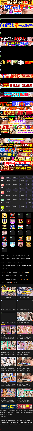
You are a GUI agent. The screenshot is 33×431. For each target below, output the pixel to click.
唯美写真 (22, 199)
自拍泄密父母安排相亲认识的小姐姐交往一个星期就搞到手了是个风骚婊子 (24, 370)
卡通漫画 (8, 199)
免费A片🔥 (25, 279)
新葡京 (17, 258)
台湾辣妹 (8, 184)
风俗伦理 (29, 206)
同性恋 (29, 202)
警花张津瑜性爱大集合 (23, 309)
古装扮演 (8, 191)
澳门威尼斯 (13, 279)
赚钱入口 (15, 282)
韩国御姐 (15, 184)
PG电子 (28, 255)
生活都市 (8, 206)
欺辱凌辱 (8, 188)
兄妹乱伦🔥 (3, 282)
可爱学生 (22, 191)
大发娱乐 (14, 269)
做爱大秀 (2, 279)
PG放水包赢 (8, 262)
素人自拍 (29, 180)
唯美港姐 (22, 184)
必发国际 (2, 269)
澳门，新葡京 (20, 275)
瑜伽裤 (22, 195)
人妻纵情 (22, 206)
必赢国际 (28, 258)
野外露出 (29, 188)
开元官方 (2, 275)
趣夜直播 (24, 265)
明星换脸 (15, 195)
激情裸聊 (15, 272)
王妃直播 (8, 265)
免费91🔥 (20, 279)
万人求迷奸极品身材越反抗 (8, 322)
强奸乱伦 (15, 177)
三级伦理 (8, 180)
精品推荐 (8, 177)
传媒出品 (8, 202)
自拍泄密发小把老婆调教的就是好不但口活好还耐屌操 (8, 369)
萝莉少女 (29, 177)
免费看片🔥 (3, 272)
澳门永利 (23, 255)
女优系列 (15, 191)
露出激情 (15, 199)
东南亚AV (29, 184)
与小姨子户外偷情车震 (23, 297)
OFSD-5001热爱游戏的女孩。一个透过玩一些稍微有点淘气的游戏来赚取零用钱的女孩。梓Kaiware (8, 339)
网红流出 (22, 188)
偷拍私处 (18, 265)
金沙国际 (14, 275)
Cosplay (22, 180)
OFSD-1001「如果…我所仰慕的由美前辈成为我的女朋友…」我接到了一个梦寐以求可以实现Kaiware (8, 387)
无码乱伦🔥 (26, 272)
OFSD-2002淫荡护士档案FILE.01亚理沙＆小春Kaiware (23, 354)
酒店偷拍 (30, 262)
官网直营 (18, 255)
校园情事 (15, 206)
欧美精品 (22, 177)
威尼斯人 (2, 255)
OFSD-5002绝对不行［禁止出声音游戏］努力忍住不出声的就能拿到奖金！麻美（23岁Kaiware (8, 355)
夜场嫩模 (29, 265)
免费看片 (27, 275)
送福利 (13, 258)
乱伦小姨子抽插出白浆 (23, 322)
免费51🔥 (20, 272)
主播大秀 (2, 265)
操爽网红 (14, 262)
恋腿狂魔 (29, 191)
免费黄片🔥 (9, 282)
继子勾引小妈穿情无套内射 (8, 309)
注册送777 (8, 258)
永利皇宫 (26, 269)
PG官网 (7, 255)
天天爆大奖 (8, 275)
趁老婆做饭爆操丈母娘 (7, 297)
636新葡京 (9, 272)
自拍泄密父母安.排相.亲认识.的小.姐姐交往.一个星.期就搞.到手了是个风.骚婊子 (24, 386)
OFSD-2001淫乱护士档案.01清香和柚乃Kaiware (23, 400)
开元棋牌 (12, 255)
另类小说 (8, 210)
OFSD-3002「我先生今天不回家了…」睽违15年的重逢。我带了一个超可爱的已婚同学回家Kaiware (8, 402)
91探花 (15, 188)
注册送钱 (2, 258)
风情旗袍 (8, 195)
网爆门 (29, 199)
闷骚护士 (29, 195)
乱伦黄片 (13, 265)
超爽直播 (20, 262)
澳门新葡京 (8, 269)
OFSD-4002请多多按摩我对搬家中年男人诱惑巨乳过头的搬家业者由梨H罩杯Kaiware (24, 339)
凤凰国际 (2, 262)
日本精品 (15, 180)
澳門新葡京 (20, 269)
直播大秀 (8, 279)
